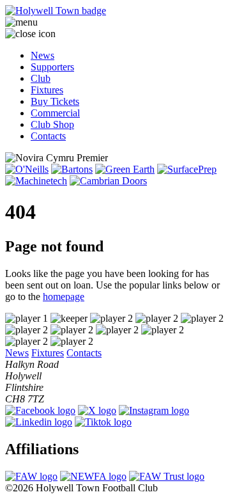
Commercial (55, 112)
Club (40, 78)
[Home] (115, 11)
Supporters (52, 66)
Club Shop (52, 124)
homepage (63, 296)
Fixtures (47, 89)
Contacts (48, 136)
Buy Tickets (55, 101)
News (42, 55)
